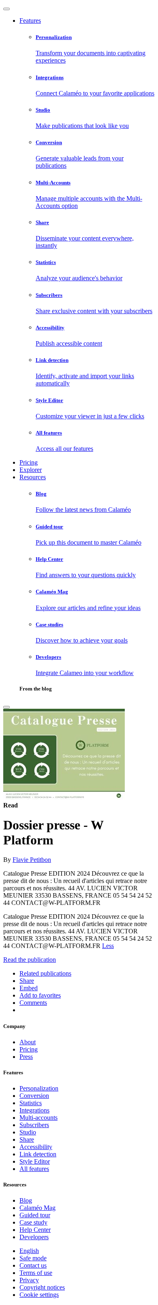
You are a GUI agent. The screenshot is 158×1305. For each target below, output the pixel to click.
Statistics (30, 1102)
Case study (33, 1222)
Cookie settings (39, 1294)
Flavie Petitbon (32, 859)
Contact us (33, 1265)
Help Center (35, 1229)
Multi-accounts (38, 1117)
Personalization (38, 1088)
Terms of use (35, 1272)
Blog (25, 1200)
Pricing (28, 462)
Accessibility (35, 1146)
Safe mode (33, 1258)
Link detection (37, 1154)
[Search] (6, 707)
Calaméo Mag (37, 1207)
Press (26, 1056)
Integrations (34, 1110)
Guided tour (34, 1215)
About (27, 1042)
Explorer (30, 469)
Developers (34, 1237)
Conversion (34, 1095)
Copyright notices (42, 1287)
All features (34, 1168)
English (29, 1250)
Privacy (29, 1280)
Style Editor (34, 1161)
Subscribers (34, 1124)
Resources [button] (32, 477)
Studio (27, 1132)
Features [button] (30, 20)
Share (26, 1139)
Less (108, 945)
